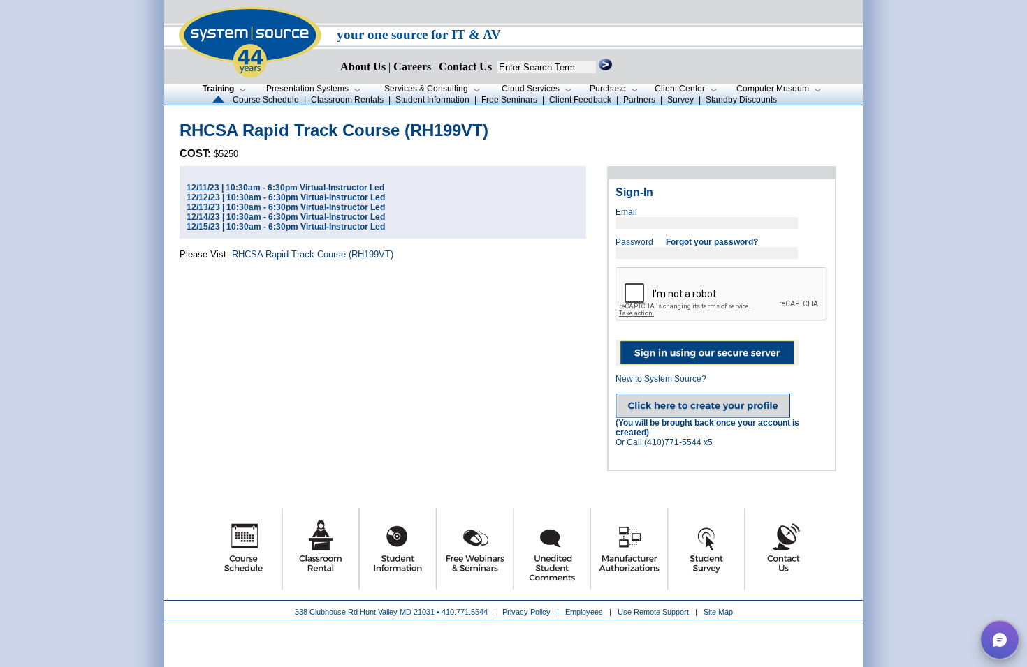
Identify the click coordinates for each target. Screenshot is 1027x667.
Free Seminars (509, 100)
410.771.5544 (465, 612)
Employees (584, 612)
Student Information (432, 100)
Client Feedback (580, 100)
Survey (680, 100)
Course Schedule (266, 100)
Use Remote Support (653, 612)
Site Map (718, 612)
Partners (639, 100)
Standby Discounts (741, 100)
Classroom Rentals (347, 100)
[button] (999, 640)
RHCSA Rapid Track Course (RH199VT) (312, 254)
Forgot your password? (712, 242)
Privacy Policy (527, 612)
